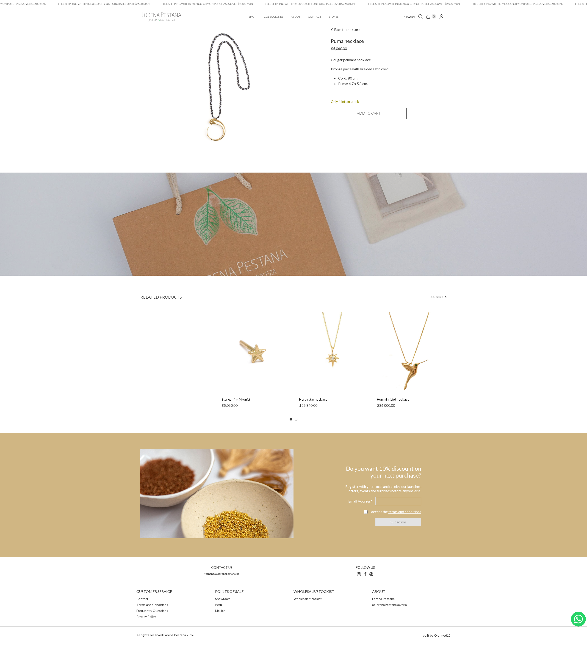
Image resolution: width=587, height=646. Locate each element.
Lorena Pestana (383, 599)
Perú (218, 605)
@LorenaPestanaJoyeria (389, 605)
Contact (314, 16)
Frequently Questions (152, 611)
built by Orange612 (437, 635)
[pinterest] (371, 574)
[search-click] (420, 16)
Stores (333, 16)
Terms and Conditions (152, 605)
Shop (252, 16)
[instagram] (359, 574)
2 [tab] (296, 419)
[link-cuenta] (441, 16)
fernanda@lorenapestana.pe (222, 573)
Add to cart (368, 113)
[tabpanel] (254, 362)
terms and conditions (404, 511)
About (295, 16)
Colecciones (273, 16)
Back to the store (346, 29)
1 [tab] (291, 419)
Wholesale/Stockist (308, 599)
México (220, 611)
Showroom (222, 599)
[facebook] (365, 574)
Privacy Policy (146, 617)
